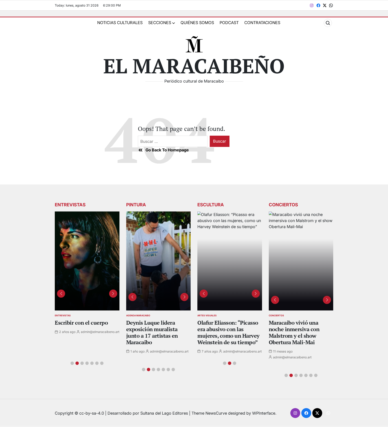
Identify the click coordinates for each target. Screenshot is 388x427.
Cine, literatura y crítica (84, 322)
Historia (131, 315)
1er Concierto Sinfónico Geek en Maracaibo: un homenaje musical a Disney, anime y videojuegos (297, 335)
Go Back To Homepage (167, 150)
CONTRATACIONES (262, 22)
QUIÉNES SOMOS (197, 22)
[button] (72, 363)
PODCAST (229, 22)
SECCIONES (159, 22)
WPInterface (263, 413)
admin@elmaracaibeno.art (100, 332)
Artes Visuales (207, 315)
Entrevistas (63, 315)
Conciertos (276, 315)
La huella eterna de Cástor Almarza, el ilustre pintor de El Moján (158, 329)
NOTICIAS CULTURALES (120, 22)
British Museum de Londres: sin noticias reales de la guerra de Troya (223, 332)
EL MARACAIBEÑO (194, 66)
